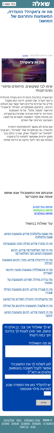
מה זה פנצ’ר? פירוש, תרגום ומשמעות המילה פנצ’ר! (28, 291)
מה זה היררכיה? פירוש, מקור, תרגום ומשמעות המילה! (27, 261)
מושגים (25, 55)
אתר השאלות (32, 420)
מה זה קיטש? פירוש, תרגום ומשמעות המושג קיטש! (28, 314)
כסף (18, 420)
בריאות (24, 426)
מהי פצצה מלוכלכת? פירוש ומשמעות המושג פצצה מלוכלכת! (28, 235)
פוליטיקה (8, 420)
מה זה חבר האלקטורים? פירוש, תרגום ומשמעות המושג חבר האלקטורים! (31, 251)
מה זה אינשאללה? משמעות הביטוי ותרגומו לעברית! (29, 271)
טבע (33, 426)
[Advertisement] (26, 39)
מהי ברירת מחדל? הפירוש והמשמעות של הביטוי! (30, 281)
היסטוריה (48, 423)
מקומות (36, 423)
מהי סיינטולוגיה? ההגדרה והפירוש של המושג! (27, 299)
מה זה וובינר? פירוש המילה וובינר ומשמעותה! (27, 243)
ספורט (5, 423)
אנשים (15, 423)
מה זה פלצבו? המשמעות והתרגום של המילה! (27, 305)
